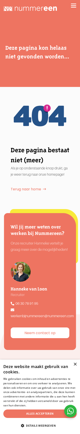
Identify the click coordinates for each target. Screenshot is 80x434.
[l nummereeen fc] (30, 8)
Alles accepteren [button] (40, 413)
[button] (73, 5)
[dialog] (40, 397)
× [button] (75, 364)
